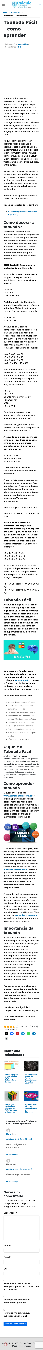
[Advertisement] (21, 74)
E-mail (7, 1257)
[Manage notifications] (5, 1344)
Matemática (16, 12)
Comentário (10, 1213)
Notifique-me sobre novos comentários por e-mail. (17, 1301)
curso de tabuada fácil (16, 870)
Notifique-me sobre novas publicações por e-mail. (17, 1314)
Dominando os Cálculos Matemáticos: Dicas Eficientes (31, 1108)
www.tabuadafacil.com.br (18, 796)
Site (5, 1269)
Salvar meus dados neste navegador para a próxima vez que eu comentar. (21, 1286)
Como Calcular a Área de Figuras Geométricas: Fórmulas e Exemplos (31, 1079)
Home (5, 12)
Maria (8, 1134)
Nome (7, 1246)
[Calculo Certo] (21, 4)
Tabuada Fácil (22, 680)
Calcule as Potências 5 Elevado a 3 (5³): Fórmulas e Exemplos (11, 1108)
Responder (13, 1154)
